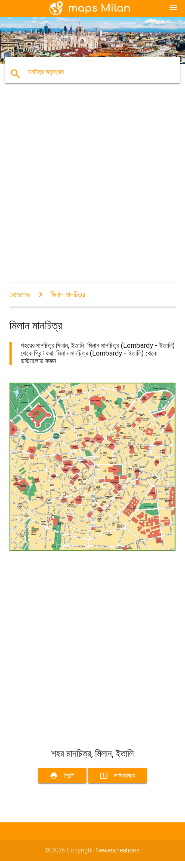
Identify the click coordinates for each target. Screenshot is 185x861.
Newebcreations (118, 850)
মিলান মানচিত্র (67, 294)
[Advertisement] (92, 190)
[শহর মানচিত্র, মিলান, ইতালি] (92, 548)
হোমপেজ (20, 294)
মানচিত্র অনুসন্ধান (46, 71)
